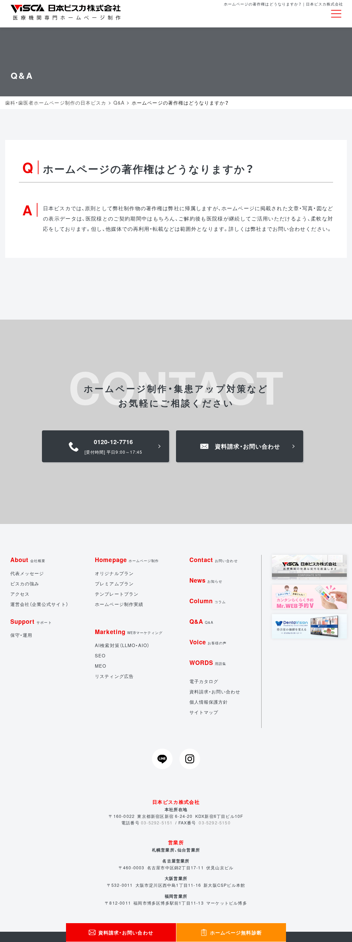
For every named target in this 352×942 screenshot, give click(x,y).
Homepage (127, 560)
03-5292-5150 (214, 822)
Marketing (129, 632)
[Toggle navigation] (336, 14)
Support (31, 621)
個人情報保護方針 (208, 702)
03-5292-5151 (157, 822)
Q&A (201, 621)
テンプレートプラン (116, 594)
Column (207, 601)
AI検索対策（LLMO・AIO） (122, 645)
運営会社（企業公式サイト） (39, 604)
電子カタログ (203, 681)
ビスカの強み (24, 583)
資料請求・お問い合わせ (215, 691)
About (27, 560)
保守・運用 (21, 635)
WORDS (207, 662)
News (205, 580)
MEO (100, 666)
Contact (213, 560)
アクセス (20, 594)
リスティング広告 (114, 676)
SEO (100, 655)
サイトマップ (203, 712)
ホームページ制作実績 (119, 604)
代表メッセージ (27, 573)
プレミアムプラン (114, 583)
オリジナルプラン (114, 573)
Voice (208, 642)
